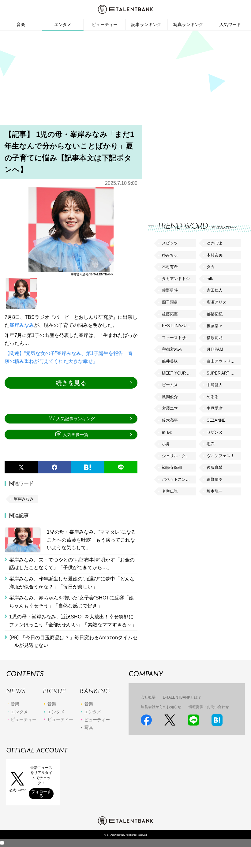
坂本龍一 (215, 491)
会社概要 (148, 697)
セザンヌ (215, 432)
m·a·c (167, 432)
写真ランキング (188, 24)
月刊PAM (215, 349)
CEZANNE (216, 420)
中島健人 (215, 384)
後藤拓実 (170, 314)
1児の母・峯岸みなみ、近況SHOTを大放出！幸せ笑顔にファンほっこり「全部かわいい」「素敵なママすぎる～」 (73, 620)
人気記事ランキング (75, 418)
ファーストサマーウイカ (179, 337)
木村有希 (170, 266)
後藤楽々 (215, 325)
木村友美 (215, 255)
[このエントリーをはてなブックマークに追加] (87, 467)
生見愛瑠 (215, 408)
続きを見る (71, 382)
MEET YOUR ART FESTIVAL (179, 373)
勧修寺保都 (172, 467)
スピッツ (170, 243)
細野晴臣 (215, 479)
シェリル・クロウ (178, 455)
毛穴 (211, 444)
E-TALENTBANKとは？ (182, 697)
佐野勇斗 (170, 290)
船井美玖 (170, 361)
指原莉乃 (215, 337)
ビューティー (105, 24)
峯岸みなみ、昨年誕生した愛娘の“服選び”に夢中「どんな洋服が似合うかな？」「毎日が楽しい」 (72, 582)
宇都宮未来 (172, 349)
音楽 (21, 24)
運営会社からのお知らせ (161, 707)
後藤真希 (215, 467)
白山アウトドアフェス (224, 361)
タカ (211, 266)
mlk (210, 278)
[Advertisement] (125, 79)
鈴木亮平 (170, 420)
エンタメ (62, 24)
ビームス (170, 384)
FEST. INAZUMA (177, 325)
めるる (213, 396)
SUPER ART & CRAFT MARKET (224, 373)
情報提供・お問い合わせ (209, 707)
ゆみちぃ (170, 255)
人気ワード (230, 24)
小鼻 (166, 444)
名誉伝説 (170, 491)
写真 (88, 727)
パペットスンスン (178, 479)
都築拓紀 (215, 314)
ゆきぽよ (215, 243)
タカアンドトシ (176, 278)
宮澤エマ (170, 408)
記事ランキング (146, 24)
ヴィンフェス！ (220, 455)
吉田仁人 (215, 290)
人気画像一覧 (75, 434)
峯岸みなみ (21, 325)
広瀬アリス (217, 302)
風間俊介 (170, 396)
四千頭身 (170, 302)
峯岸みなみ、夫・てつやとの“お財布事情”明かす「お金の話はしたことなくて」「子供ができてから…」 (72, 563)
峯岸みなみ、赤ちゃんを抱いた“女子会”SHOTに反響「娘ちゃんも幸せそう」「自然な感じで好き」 (71, 601)
